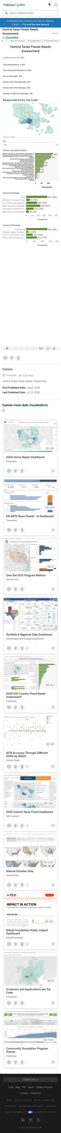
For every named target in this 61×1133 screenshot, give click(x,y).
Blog (18, 1087)
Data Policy (11, 1106)
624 (52, 507)
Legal (9, 1100)
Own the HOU (12, 579)
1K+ (52, 685)
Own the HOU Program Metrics (26, 575)
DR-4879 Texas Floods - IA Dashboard (30, 516)
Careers (24, 1093)
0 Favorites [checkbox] (11, 375)
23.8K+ (50, 626)
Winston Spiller (13, 760)
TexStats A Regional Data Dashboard (29, 634)
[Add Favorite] (53, 471)
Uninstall (51, 1106)
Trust (10, 1087)
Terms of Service (23, 1100)
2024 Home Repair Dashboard (25, 457)
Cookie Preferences (15, 1112)
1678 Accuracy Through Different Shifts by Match (27, 754)
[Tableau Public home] (14, 5)
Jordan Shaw (12, 875)
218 (52, 744)
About (31, 1087)
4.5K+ (51, 1040)
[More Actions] (55, 33)
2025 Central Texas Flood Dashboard (29, 812)
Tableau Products (44, 1087)
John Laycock (12, 816)
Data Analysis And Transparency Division (25, 639)
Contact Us (35, 1093)
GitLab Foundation (14, 938)
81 (53, 566)
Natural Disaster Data (19, 871)
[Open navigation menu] (56, 5)
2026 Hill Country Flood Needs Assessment (25, 695)
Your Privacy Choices (45, 1112)
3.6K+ (51, 803)
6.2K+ (51, 862)
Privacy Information (44, 1100)
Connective (12, 37)
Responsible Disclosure (31, 1106)
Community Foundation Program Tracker (27, 1050)
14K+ (51, 921)
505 (52, 448)
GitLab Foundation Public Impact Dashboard (27, 932)
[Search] (6, 13)
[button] (22, 1120)
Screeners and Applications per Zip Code (28, 991)
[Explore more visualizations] (49, 5)
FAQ (24, 1087)
